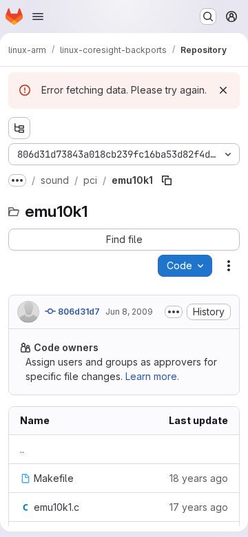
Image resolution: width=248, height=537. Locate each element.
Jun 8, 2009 (129, 311)
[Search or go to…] (208, 16)
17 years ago (198, 507)
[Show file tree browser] (19, 128)
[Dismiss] (223, 90)
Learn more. (152, 376)
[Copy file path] (167, 180)
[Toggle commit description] (174, 312)
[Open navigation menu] (38, 17)
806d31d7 (78, 311)
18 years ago (198, 478)
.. (22, 449)
